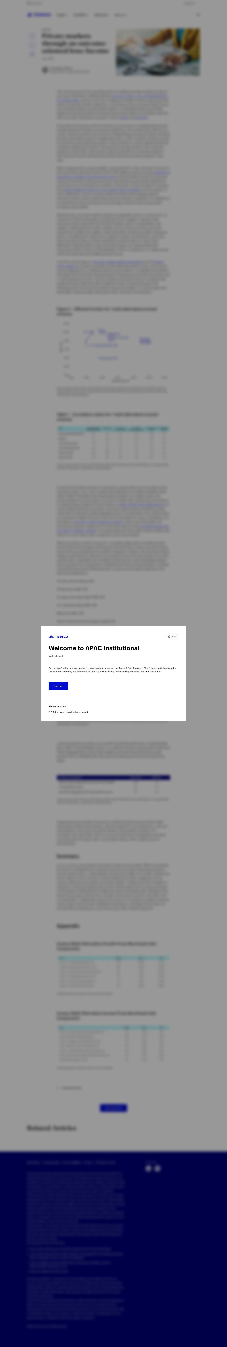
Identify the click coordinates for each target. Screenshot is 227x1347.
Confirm (58, 685)
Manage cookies (57, 706)
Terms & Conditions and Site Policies (137, 668)
